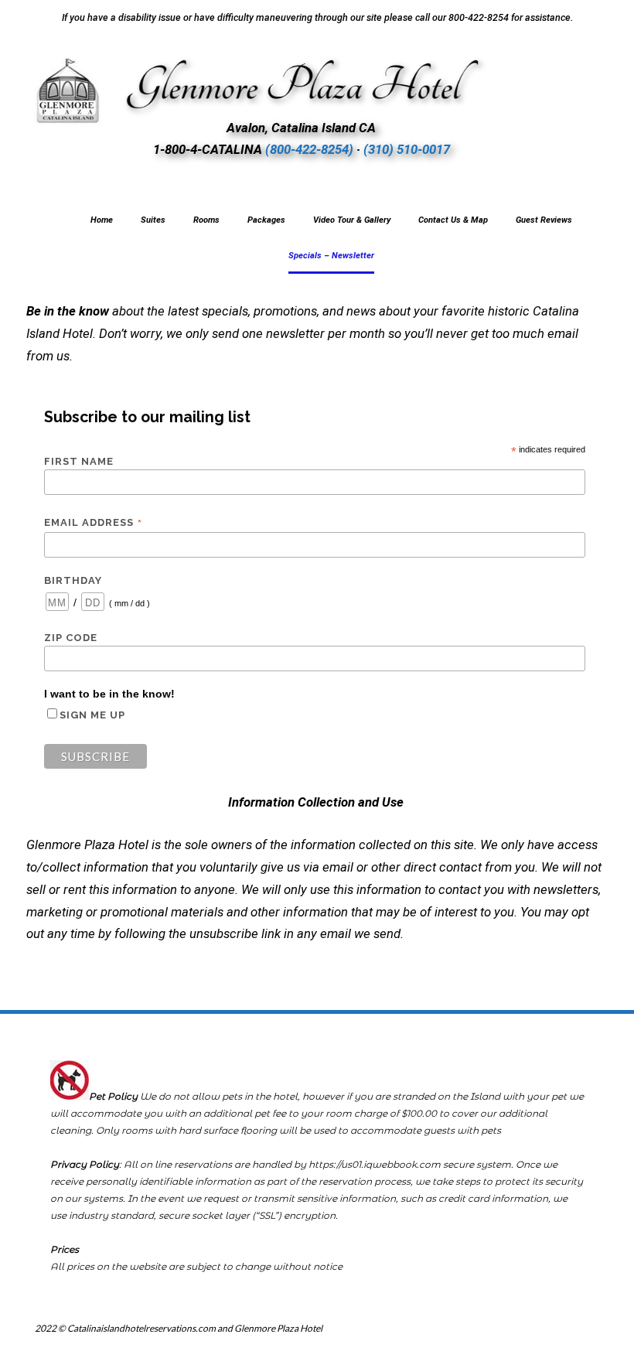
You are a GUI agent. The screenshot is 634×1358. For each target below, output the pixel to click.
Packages (266, 220)
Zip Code (70, 637)
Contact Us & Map (453, 220)
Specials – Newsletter (331, 256)
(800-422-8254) (309, 149)
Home (101, 220)
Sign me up (92, 715)
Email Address (93, 523)
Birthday (73, 580)
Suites (153, 220)
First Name (79, 461)
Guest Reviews (544, 220)
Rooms (206, 220)
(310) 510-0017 (406, 149)
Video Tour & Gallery (351, 220)
